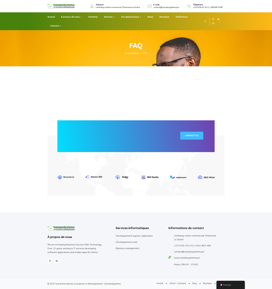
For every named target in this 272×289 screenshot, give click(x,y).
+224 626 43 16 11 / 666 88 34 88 (207, 7)
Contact (54, 25)
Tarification (182, 16)
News (150, 16)
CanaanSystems (112, 283)
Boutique (164, 16)
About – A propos (178, 283)
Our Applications (130, 16)
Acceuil (51, 16)
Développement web (126, 242)
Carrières (93, 16)
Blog (194, 283)
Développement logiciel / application (134, 235)
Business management (127, 248)
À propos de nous (70, 16)
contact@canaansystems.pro (166, 7)
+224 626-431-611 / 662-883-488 (192, 245)
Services (108, 16)
